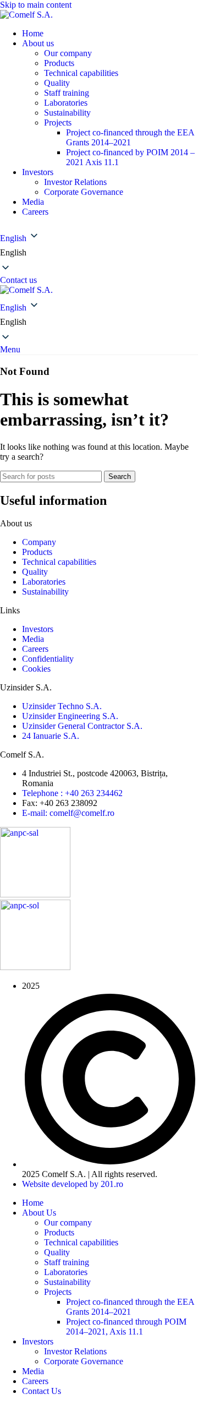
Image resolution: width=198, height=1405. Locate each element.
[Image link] (35, 894)
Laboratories (65, 102)
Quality (57, 83)
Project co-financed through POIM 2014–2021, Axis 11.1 (126, 1326)
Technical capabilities (81, 73)
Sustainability (67, 112)
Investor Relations (75, 182)
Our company (68, 53)
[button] (99, 250)
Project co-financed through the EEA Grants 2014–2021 (130, 137)
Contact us (18, 280)
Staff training (66, 92)
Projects (58, 122)
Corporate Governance (83, 192)
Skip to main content (36, 4)
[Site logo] (26, 14)
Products (59, 63)
